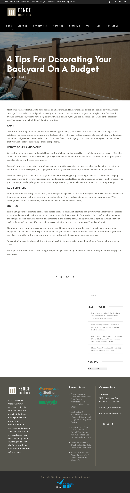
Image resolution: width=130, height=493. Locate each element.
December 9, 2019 (16, 77)
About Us (22, 26)
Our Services (40, 26)
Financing (58, 26)
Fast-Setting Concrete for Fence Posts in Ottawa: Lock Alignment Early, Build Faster (105, 327)
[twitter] (120, 1)
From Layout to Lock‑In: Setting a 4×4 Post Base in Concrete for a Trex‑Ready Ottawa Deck (105, 315)
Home (9, 26)
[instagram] (125, 1)
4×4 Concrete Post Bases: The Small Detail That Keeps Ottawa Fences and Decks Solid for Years (106, 339)
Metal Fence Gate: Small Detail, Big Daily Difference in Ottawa (81, 445)
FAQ (88, 26)
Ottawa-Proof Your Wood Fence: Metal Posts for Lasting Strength (80, 456)
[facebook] (115, 1)
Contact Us (112, 26)
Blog (98, 26)
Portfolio (74, 26)
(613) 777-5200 (49, 1)
